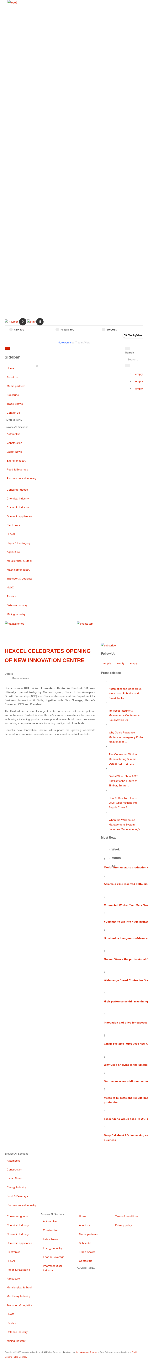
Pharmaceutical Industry (21, 478)
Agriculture (13, 551)
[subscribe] (108, 645)
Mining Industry (16, 614)
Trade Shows (15, 403)
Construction (14, 442)
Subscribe (13, 394)
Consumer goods (17, 489)
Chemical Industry (18, 498)
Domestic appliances (19, 516)
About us (12, 377)
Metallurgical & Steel (19, 560)
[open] (33, 349)
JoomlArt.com (82, 1352)
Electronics (13, 525)
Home (10, 368)
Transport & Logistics (19, 578)
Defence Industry (17, 605)
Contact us (13, 412)
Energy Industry (16, 460)
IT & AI (11, 534)
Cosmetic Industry (18, 507)
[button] (11, 321)
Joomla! (93, 1352)
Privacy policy (123, 1225)
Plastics (11, 596)
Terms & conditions (126, 1216)
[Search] (127, 348)
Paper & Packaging (18, 543)
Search (129, 352)
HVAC (10, 587)
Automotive (13, 433)
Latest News (14, 451)
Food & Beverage (17, 469)
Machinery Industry (18, 569)
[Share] (127, 365)
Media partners (16, 386)
